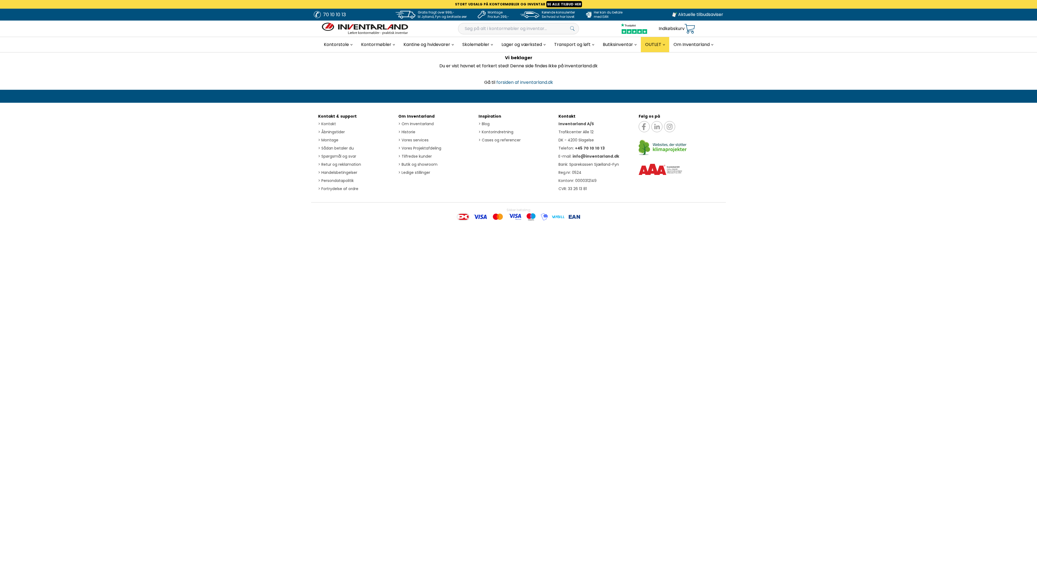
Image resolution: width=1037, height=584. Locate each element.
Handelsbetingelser (337, 172)
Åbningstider (331, 132)
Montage (328, 140)
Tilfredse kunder (415, 156)
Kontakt (327, 124)
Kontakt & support (337, 116)
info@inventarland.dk (596, 156)
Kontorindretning (496, 132)
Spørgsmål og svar (337, 156)
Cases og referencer (500, 140)
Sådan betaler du (336, 148)
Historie (406, 132)
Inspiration (490, 116)
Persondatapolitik (336, 180)
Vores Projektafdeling (419, 148)
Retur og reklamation (339, 164)
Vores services (413, 140)
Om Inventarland (416, 116)
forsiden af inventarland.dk (524, 82)
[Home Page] (365, 29)
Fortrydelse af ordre (338, 188)
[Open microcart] (690, 29)
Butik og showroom (417, 164)
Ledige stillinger (414, 172)
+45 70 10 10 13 (590, 148)
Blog (484, 124)
